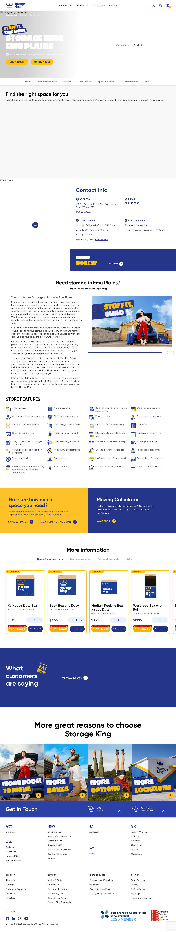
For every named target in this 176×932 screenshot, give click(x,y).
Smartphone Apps (57, 898)
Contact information (46, 81)
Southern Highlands (57, 854)
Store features (85, 81)
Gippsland (136, 845)
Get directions (83, 212)
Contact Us (53, 884)
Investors (10, 898)
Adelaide (93, 832)
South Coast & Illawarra (60, 849)
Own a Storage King (99, 889)
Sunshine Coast (14, 860)
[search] (160, 5)
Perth (92, 853)
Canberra (11, 832)
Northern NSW (55, 840)
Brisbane (10, 847)
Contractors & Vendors (101, 880)
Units (27, 81)
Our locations (11, 15)
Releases (10, 893)
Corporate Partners (16, 889)
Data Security (138, 880)
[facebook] (7, 918)
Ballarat (135, 836)
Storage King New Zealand (102, 893)
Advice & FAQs (55, 880)
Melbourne (136, 854)
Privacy (134, 884)
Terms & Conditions (141, 898)
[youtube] (26, 918)
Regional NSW (55, 845)
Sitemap (135, 893)
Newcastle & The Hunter (60, 836)
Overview (67, 81)
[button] (173, 599)
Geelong (135, 840)
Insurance (94, 884)
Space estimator (106, 81)
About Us (10, 880)
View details (101, 239)
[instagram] (20, 918)
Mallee (134, 849)
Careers (10, 884)
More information (129, 81)
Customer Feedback (58, 889)
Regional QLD (13, 856)
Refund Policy (138, 889)
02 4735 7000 (132, 203)
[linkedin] (13, 918)
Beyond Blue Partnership (60, 902)
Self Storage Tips (56, 893)
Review (147, 81)
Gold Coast (12, 851)
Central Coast (55, 832)
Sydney (23, 15)
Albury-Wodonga (140, 832)
